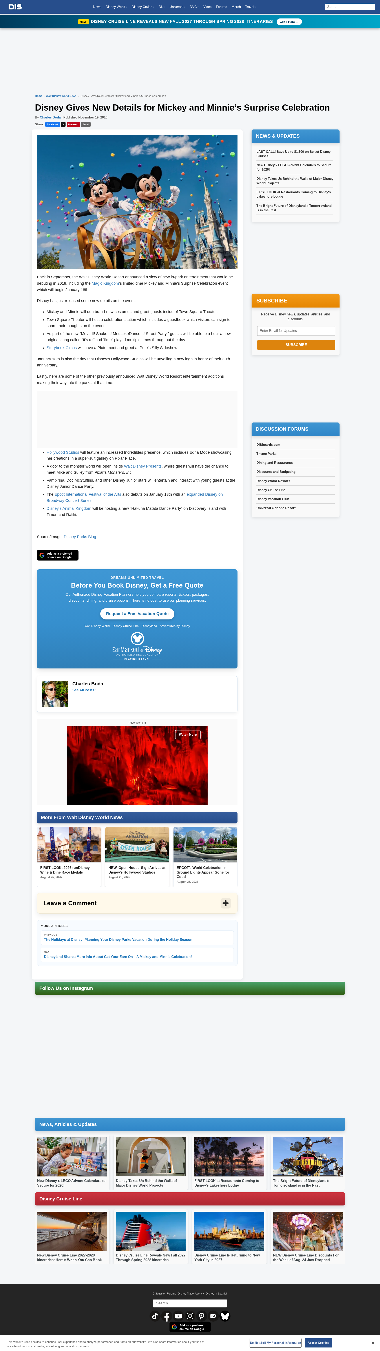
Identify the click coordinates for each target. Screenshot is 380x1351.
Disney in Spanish (217, 1293)
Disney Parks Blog (80, 537)
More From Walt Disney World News (82, 817)
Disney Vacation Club (272, 499)
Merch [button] (236, 7)
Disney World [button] (115, 7)
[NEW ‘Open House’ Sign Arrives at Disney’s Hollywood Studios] (137, 845)
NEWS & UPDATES (278, 136)
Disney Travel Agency (191, 1293)
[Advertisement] (137, 418)
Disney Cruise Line (270, 490)
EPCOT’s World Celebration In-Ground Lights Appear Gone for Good (203, 872)
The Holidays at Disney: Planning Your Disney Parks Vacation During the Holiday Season (118, 937)
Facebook (52, 124)
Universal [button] (176, 7)
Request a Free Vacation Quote (137, 613)
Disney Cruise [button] (142, 7)
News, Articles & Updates (68, 1124)
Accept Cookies (318, 1342)
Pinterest (73, 124)
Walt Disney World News (61, 96)
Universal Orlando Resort (276, 508)
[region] (190, 1343)
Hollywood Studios (63, 452)
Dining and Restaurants (274, 462)
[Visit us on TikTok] (155, 1315)
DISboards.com (268, 444)
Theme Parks (266, 453)
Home (38, 96)
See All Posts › (84, 690)
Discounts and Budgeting (276, 471)
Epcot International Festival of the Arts (88, 494)
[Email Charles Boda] (76, 699)
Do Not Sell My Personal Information (275, 1342)
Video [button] (207, 7)
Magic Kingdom (105, 283)
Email (86, 124)
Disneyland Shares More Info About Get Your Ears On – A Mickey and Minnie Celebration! (118, 954)
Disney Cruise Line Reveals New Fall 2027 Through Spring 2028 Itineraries (182, 21)
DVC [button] (193, 7)
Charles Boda (50, 117)
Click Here (287, 22)
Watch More (188, 734)
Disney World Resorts (273, 481)
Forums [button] (221, 7)
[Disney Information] (15, 6)
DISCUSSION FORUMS (282, 429)
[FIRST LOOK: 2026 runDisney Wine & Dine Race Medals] (69, 845)
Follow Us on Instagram (66, 988)
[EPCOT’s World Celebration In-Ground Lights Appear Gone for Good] (205, 845)
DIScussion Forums (164, 1293)
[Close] (373, 1343)
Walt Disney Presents (143, 466)
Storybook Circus (62, 348)
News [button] (97, 7)
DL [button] (161, 7)
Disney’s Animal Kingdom (69, 508)
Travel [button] (249, 7)
